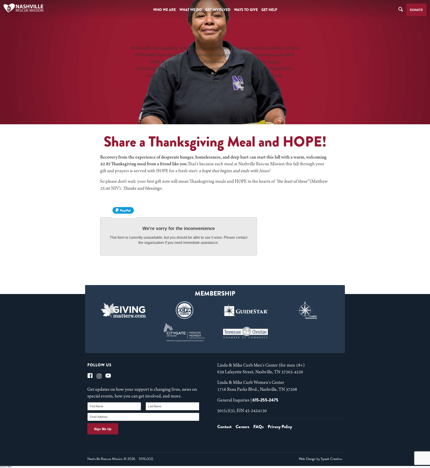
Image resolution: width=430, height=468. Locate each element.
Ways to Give (246, 9)
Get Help (269, 9)
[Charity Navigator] (306, 310)
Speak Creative (331, 459)
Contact (224, 426)
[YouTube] (108, 376)
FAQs (258, 426)
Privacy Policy (280, 426)
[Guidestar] (245, 310)
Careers (242, 426)
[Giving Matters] (123, 310)
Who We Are (164, 9)
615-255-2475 (265, 400)
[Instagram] (99, 376)
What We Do (190, 9)
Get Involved (217, 9)
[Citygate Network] (184, 332)
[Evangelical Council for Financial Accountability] (184, 310)
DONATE (416, 10)
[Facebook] (90, 376)
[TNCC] (245, 332)
